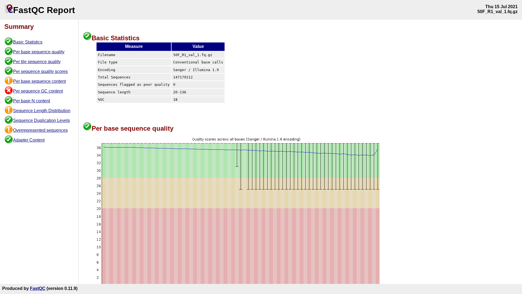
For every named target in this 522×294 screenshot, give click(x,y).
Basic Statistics (27, 42)
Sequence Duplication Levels (41, 120)
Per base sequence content (39, 81)
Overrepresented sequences (40, 130)
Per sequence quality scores (40, 71)
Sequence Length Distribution (41, 110)
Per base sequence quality (38, 52)
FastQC (37, 288)
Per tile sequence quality (37, 61)
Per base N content (31, 101)
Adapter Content (29, 140)
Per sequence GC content (38, 91)
